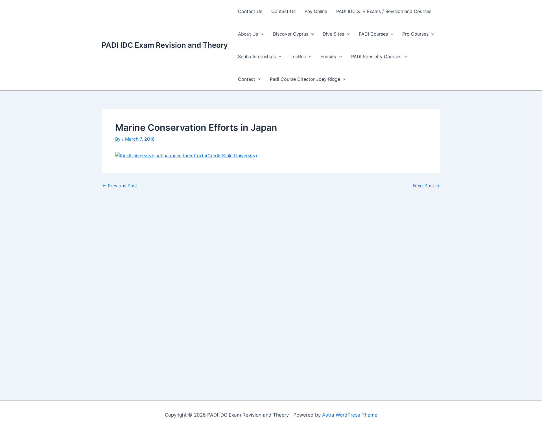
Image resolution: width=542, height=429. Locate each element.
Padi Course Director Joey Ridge (305, 79)
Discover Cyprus (290, 34)
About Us (248, 34)
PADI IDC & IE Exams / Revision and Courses (383, 11)
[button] (261, 34)
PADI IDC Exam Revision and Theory (165, 45)
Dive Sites (333, 34)
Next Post (426, 185)
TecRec (298, 56)
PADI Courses (373, 34)
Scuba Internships (257, 56)
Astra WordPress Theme (349, 415)
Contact (246, 79)
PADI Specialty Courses (376, 56)
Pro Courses (415, 34)
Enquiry (328, 56)
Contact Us (250, 11)
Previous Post (119, 185)
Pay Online (316, 11)
